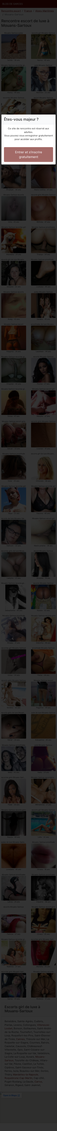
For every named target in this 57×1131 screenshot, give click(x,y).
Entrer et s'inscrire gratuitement (28, 154)
